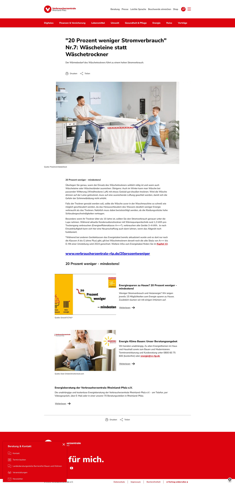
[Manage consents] (230, 480)
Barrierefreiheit (153, 482)
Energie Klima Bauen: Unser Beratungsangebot (148, 341)
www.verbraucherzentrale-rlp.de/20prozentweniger (107, 253)
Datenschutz (119, 482)
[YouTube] (71, 468)
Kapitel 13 (162, 243)
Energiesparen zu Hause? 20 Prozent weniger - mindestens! (148, 287)
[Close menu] (63, 444)
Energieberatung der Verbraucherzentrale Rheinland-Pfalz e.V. (93, 387)
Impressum (136, 482)
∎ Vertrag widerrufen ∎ (177, 482)
